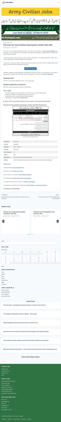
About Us (4, 419)
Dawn (2, 276)
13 (30, 257)
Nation (2, 282)
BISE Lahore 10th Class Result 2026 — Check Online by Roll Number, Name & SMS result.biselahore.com (30, 349)
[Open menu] (58, 2)
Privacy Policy (17, 419)
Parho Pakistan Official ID (25, 174)
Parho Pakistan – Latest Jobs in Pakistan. (37, 185)
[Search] (58, 243)
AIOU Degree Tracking (6, 409)
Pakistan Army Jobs (7, 42)
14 (38, 257)
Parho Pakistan (7, 47)
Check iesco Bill (5, 290)
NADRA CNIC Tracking (6, 387)
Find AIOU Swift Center (6, 391)
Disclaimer (23, 419)
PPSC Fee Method (5, 385)
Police (2, 375)
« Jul (2, 266)
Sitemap (29, 419)
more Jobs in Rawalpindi (47, 74)
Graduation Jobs (5, 405)
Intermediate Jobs (5, 401)
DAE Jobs (3, 403)
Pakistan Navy (4, 373)
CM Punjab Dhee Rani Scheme (8, 381)
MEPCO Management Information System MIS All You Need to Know (20, 322)
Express (3, 274)
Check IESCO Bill (5, 383)
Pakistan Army (4, 369)
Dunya (2, 278)
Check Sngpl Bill (5, 294)
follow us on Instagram (29, 181)
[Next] (58, 221)
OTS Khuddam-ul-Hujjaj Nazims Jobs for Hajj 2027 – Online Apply (20, 314)
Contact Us (9, 419)
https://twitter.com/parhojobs (24, 178)
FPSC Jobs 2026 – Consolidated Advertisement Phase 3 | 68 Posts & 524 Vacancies (24, 305)
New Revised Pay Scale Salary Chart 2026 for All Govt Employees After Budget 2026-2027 (26, 331)
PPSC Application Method (7, 389)
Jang (2, 272)
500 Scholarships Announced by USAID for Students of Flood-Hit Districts (15, 196)
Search (3, 241)
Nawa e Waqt (4, 280)
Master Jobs (4, 407)
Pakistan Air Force (5, 371)
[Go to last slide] (3, 221)
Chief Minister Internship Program (8, 393)
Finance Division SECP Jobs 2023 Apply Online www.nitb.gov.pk (49, 196)
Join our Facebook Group (18, 167)
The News (3, 284)
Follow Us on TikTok (18, 171)
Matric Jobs (4, 399)
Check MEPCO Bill (5, 296)
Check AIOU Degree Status (30, 357)
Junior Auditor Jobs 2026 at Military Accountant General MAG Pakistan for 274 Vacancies (26, 340)
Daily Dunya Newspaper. (49, 51)
